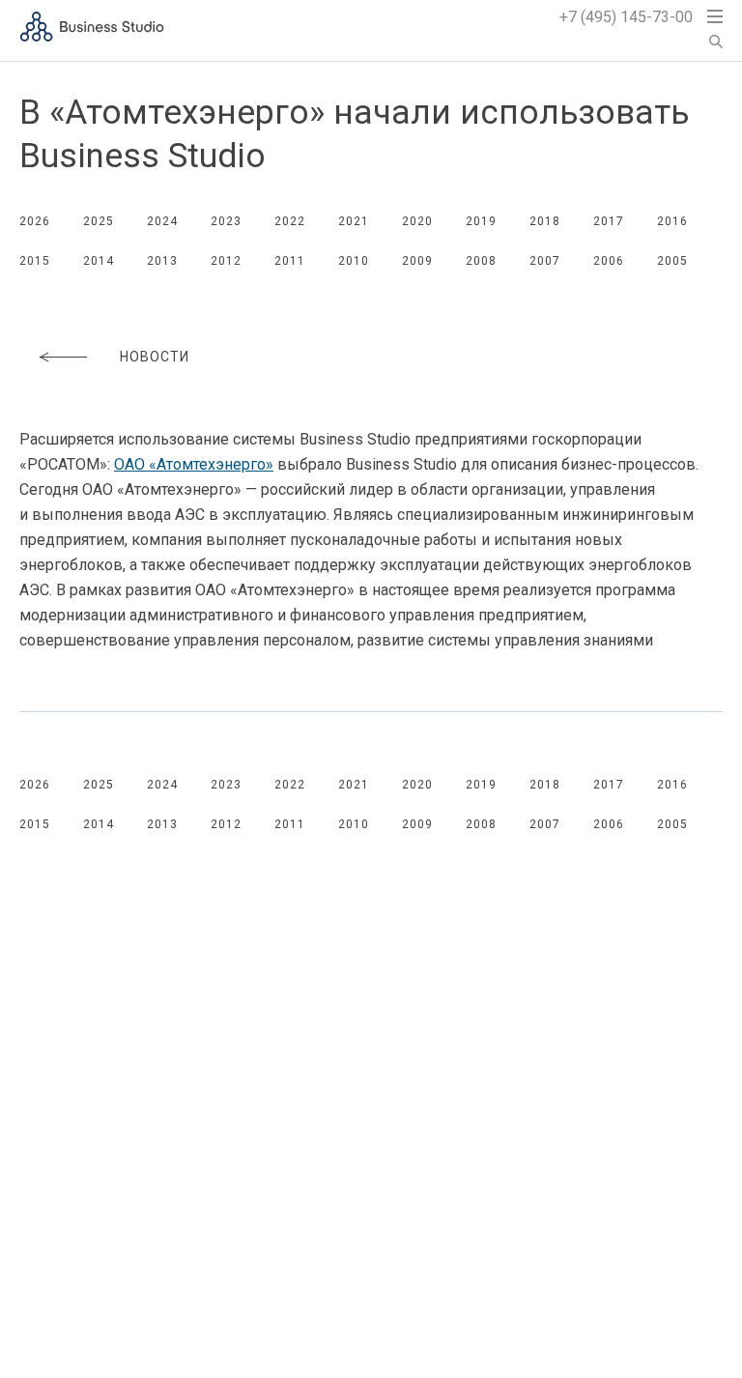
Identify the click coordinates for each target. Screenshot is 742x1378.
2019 (481, 221)
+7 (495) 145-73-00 (626, 17)
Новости (154, 356)
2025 (98, 221)
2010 (353, 261)
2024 (162, 221)
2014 (98, 261)
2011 (289, 261)
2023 (226, 221)
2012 (226, 261)
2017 (608, 221)
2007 (544, 261)
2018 (544, 221)
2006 (608, 261)
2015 (34, 261)
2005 (672, 261)
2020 (417, 221)
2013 (162, 261)
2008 (481, 261)
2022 (289, 221)
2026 (34, 221)
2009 (417, 261)
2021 (353, 221)
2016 (672, 221)
